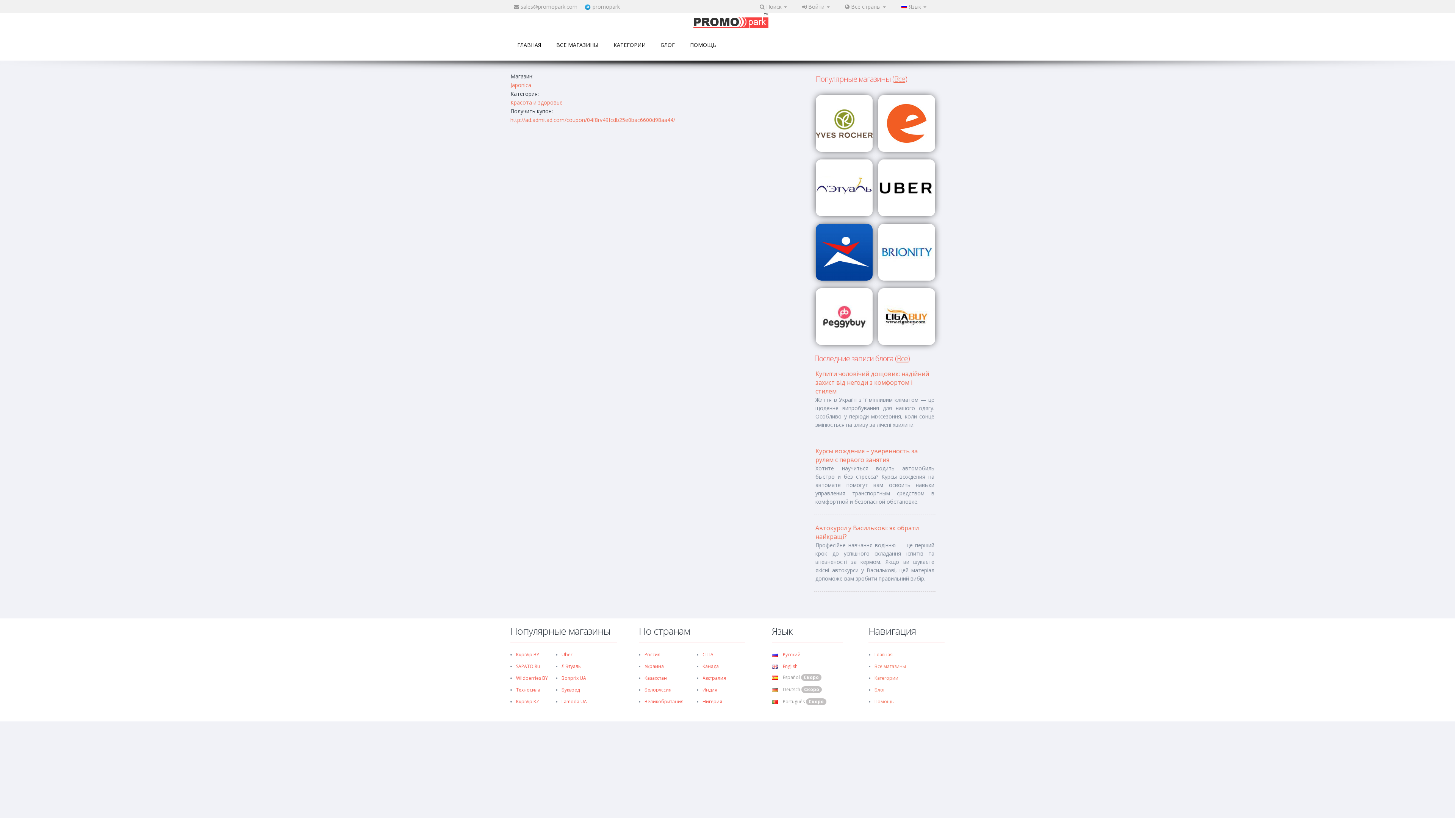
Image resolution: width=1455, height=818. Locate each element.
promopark (606, 6)
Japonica (520, 85)
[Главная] (730, 21)
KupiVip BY (527, 654)
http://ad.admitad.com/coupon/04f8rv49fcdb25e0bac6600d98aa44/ (592, 119)
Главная (529, 44)
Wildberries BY (532, 678)
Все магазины (577, 44)
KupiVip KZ (527, 701)
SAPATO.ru (528, 666)
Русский (791, 654)
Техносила (528, 690)
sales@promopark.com (549, 6)
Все (899, 79)
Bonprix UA (574, 678)
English (790, 666)
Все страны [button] (866, 6)
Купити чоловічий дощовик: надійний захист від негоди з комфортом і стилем (872, 382)
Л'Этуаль (571, 666)
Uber (567, 654)
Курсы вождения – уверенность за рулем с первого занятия (866, 455)
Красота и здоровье (536, 102)
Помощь (703, 44)
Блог (668, 44)
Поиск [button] (774, 6)
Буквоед (571, 690)
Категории (629, 44)
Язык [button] (916, 6)
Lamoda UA (574, 701)
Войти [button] (816, 6)
